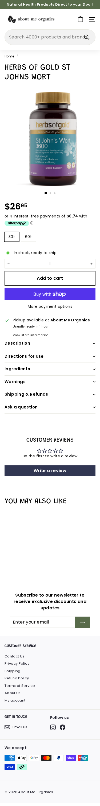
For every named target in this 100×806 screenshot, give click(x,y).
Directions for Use (24, 356)
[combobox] (50, 37)
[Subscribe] (82, 622)
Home (9, 56)
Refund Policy (17, 678)
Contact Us (15, 656)
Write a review (50, 471)
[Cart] (80, 19)
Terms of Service (20, 685)
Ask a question (21, 407)
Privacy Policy (17, 663)
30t (12, 236)
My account (15, 700)
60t (28, 236)
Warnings (15, 381)
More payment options (50, 306)
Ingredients (17, 369)
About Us (13, 692)
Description (17, 343)
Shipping (13, 670)
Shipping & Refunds (26, 394)
